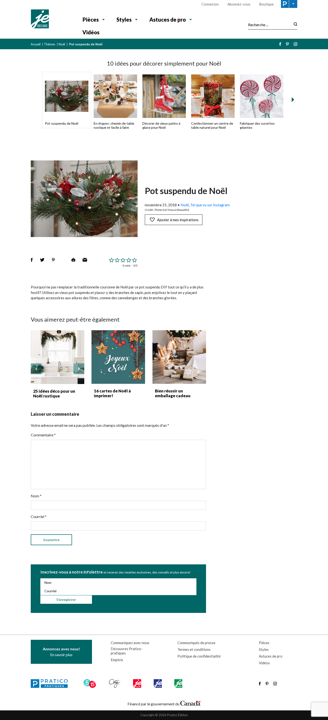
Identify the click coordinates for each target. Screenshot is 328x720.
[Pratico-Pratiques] (51, 683)
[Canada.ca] (190, 703)
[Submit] (294, 25)
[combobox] (269, 24)
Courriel (39, 516)
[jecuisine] (137, 683)
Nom (36, 496)
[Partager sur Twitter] (42, 260)
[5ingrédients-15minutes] (90, 683)
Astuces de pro (167, 19)
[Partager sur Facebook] (32, 260)
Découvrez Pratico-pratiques (126, 651)
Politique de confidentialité (199, 656)
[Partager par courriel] (85, 260)
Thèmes (49, 44)
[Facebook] (280, 44)
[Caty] (115, 683)
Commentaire (43, 435)
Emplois (117, 660)
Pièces (91, 19)
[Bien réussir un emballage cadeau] (179, 357)
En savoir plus (61, 652)
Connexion (210, 4)
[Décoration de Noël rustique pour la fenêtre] (58, 357)
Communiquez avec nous (130, 643)
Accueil (36, 44)
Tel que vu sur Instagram (210, 204)
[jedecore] (158, 683)
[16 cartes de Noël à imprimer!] (118, 357)
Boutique (266, 4)
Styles (124, 19)
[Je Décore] (52, 19)
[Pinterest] (287, 44)
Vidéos (90, 32)
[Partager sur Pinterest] (53, 260)
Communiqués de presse (196, 643)
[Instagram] (295, 44)
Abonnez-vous (238, 4)
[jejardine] (178, 683)
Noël (62, 44)
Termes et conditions (194, 649)
